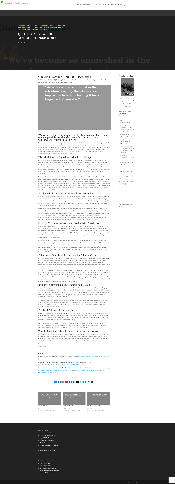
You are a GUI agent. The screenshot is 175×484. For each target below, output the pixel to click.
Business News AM (128, 166)
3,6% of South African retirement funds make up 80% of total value (49, 471)
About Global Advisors (83, 4)
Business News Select (53, 27)
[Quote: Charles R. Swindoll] (98, 398)
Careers (104, 4)
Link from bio (24, 29)
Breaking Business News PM (30, 27)
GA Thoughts (128, 138)
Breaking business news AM (53, 26)
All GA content (125, 122)
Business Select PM (128, 174)
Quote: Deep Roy (43, 405)
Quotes (35, 29)
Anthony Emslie (44, 468)
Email (121, 116)
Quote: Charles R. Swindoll (95, 405)
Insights (96, 4)
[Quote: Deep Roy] (49, 398)
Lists (120, 120)
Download (128, 106)
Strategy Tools (128, 148)
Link (131, 181)
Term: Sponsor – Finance (47, 433)
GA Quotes (22, 43)
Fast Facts (128, 128)
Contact (120, 4)
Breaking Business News (29, 26)
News (112, 4)
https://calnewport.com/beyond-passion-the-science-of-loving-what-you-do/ (61, 364)
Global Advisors (44, 463)
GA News (128, 157)
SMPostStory (46, 29)
